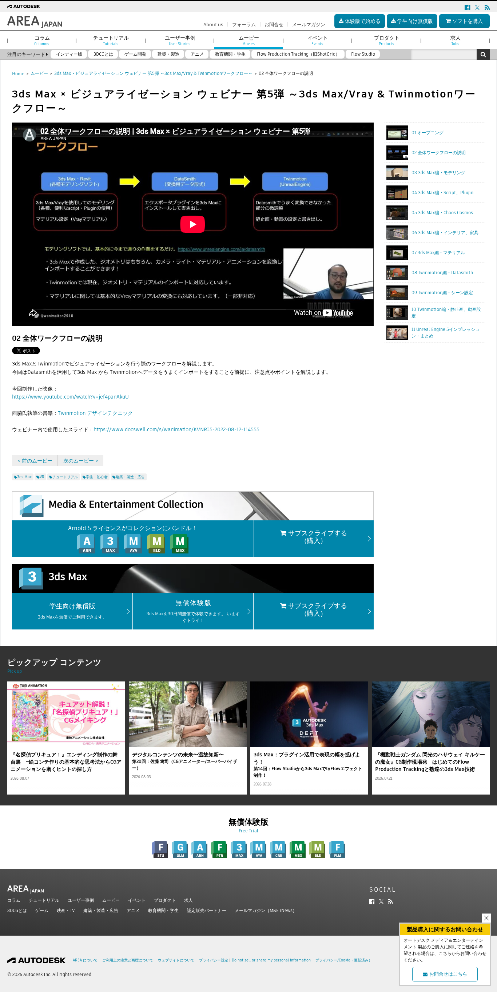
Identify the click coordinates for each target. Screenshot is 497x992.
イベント (137, 900)
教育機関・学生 (163, 910)
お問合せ (274, 24)
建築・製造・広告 (100, 910)
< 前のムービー (34, 460)
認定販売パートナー (206, 910)
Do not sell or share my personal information (271, 960)
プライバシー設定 (213, 960)
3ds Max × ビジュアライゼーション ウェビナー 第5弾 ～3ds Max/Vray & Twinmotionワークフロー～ (153, 73)
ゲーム (41, 910)
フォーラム (244, 24)
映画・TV (66, 910)
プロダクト (165, 900)
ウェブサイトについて (176, 960)
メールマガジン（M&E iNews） (266, 910)
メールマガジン (308, 24)
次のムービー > (80, 460)
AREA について (85, 960)
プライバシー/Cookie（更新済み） (343, 960)
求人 (188, 900)
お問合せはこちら (448, 974)
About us (213, 24)
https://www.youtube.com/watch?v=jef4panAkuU (70, 396)
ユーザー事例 (81, 900)
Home (18, 74)
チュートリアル (44, 900)
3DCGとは (17, 910)
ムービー (39, 73)
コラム (13, 900)
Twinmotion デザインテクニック (95, 413)
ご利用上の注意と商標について (127, 960)
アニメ (133, 910)
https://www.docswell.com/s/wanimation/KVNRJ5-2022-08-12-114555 (176, 429)
